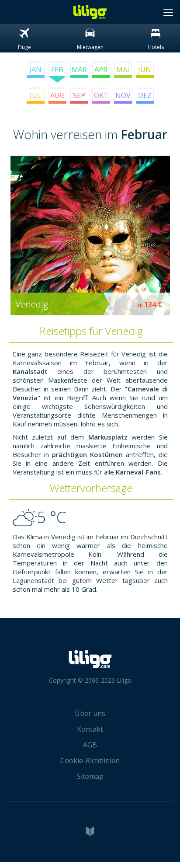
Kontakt (90, 729)
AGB (90, 745)
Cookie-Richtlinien (90, 760)
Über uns (90, 713)
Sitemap (90, 776)
